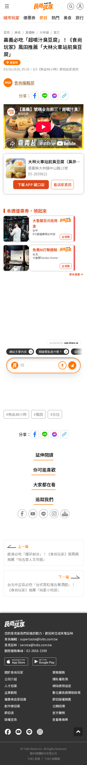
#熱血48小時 (16, 414)
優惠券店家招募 (15, 699)
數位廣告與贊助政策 (66, 692)
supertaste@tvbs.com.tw (39, 639)
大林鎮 (44, 32)
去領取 (66, 237)
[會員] (80, 6)
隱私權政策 (60, 679)
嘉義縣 (30, 32)
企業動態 (10, 692)
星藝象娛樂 (60, 719)
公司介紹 (10, 679)
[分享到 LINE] (45, 96)
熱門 (56, 17)
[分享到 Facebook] (35, 96)
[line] (29, 731)
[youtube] (18, 731)
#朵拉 (55, 414)
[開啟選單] (7, 6)
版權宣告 (10, 719)
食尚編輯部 (24, 83)
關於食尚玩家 (13, 672)
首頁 (7, 32)
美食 (68, 17)
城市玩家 (11, 17)
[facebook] (7, 731)
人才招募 (10, 685)
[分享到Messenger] (54, 96)
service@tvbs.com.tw (36, 645)
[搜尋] (70, 6)
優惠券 (29, 17)
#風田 (38, 414)
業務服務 (58, 672)
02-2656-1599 (36, 650)
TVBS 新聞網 (52, 759)
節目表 (9, 712)
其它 (57, 32)
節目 (43, 17)
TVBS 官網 (33, 759)
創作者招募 (12, 706)
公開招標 (58, 706)
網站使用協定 (61, 685)
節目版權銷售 (61, 699)
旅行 (80, 17)
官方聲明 (58, 712)
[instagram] (40, 731)
